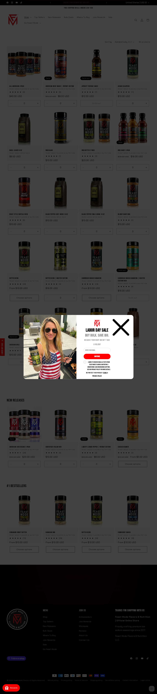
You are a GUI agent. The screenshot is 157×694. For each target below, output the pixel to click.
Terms (105, 373)
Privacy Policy (97, 376)
